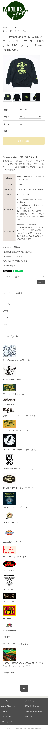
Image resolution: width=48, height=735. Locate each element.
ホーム (5, 27)
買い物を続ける (9, 266)
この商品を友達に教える (12, 256)
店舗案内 (4, 711)
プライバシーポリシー (8, 722)
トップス (13, 27)
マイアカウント (6, 716)
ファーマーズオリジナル (18, 31)
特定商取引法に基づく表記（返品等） (18, 252)
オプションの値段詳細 (11, 247)
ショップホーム (6, 701)
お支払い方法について (8, 706)
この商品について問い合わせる (15, 261)
